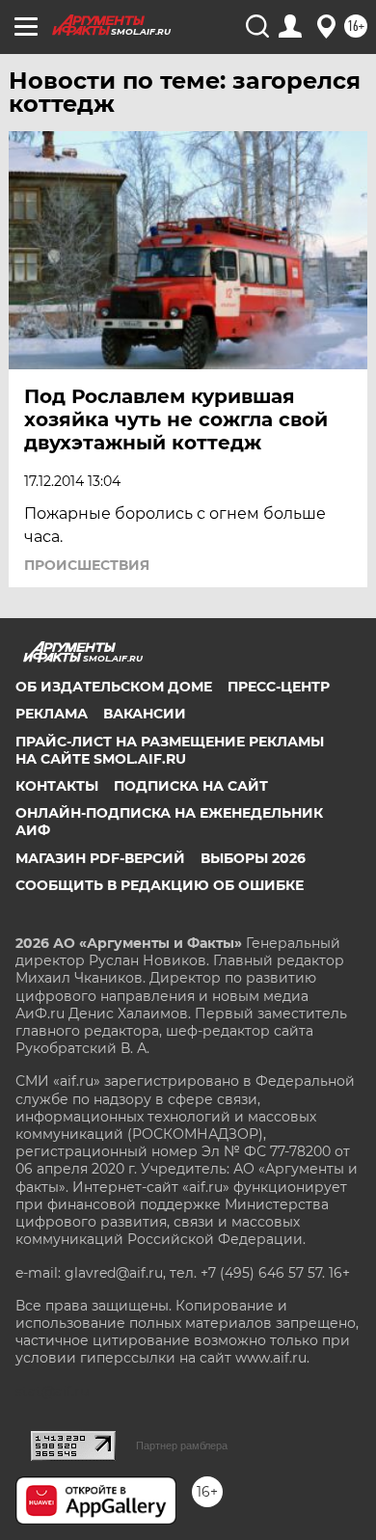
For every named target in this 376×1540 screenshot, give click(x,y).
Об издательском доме (113, 686)
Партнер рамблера (182, 1445)
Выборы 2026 (253, 858)
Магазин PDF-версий (100, 858)
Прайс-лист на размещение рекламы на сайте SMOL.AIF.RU (169, 750)
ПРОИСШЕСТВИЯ (86, 565)
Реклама (51, 713)
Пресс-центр (279, 686)
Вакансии (144, 713)
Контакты (56, 786)
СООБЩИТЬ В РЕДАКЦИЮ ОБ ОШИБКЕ (159, 885)
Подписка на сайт (191, 786)
